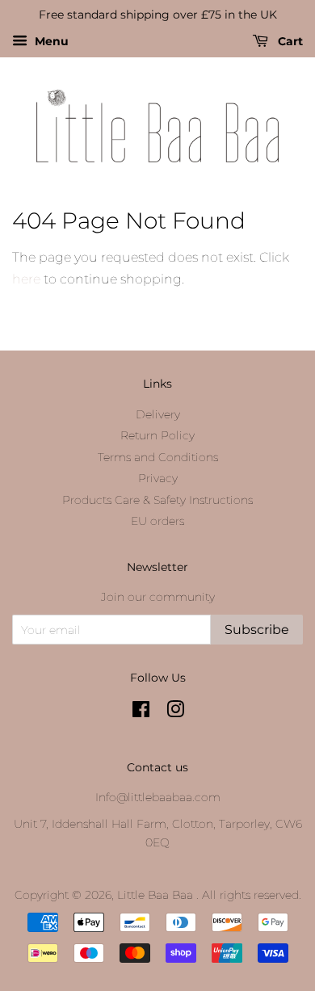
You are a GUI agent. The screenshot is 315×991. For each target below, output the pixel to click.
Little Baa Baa (156, 894)
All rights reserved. (251, 894)
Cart (289, 41)
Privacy (158, 478)
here (26, 279)
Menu (50, 41)
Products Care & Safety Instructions (157, 499)
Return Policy (157, 435)
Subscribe (257, 629)
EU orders (157, 520)
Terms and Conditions (158, 457)
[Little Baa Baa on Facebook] (141, 712)
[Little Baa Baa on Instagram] (175, 712)
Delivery (158, 414)
